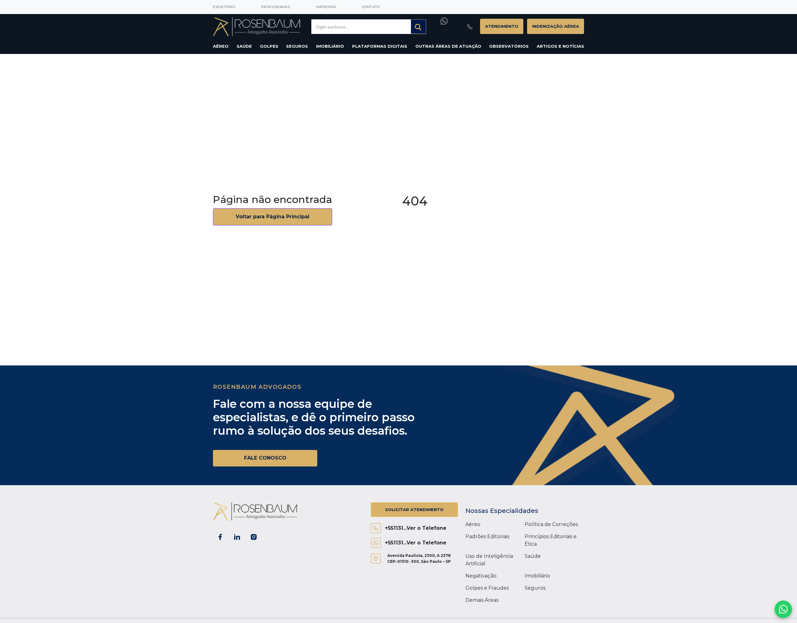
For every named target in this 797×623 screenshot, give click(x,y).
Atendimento (501, 26)
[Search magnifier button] (418, 27)
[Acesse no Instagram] (254, 537)
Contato (371, 7)
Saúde (244, 46)
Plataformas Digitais (379, 46)
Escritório (224, 7)
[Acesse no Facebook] (220, 537)
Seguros (297, 46)
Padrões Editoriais (487, 536)
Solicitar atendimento (414, 509)
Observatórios (509, 46)
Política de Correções (551, 524)
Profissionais (275, 7)
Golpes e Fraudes (487, 588)
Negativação (481, 576)
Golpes (269, 46)
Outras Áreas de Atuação (448, 46)
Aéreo (221, 46)
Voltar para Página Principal (272, 217)
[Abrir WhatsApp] (783, 609)
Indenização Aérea (555, 26)
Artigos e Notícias (560, 46)
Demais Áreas (481, 600)
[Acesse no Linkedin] (237, 537)
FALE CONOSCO (265, 458)
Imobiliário (330, 46)
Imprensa (326, 7)
